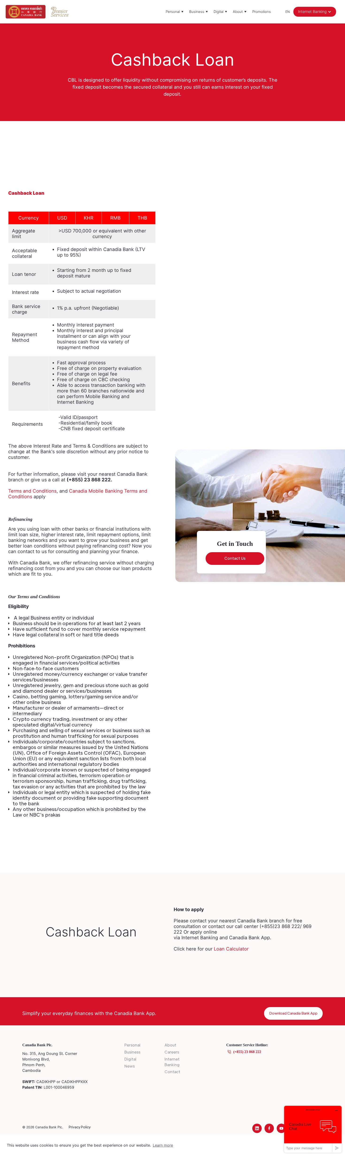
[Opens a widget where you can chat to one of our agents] (312, 1129)
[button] (175, 12)
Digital (130, 1059)
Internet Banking (172, 1062)
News (129, 1066)
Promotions (261, 11)
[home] (26, 12)
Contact (172, 1071)
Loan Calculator (231, 949)
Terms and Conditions (32, 491)
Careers (172, 1052)
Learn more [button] (163, 1145)
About (170, 1044)
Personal (132, 1044)
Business (132, 1052)
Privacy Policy (80, 1127)
